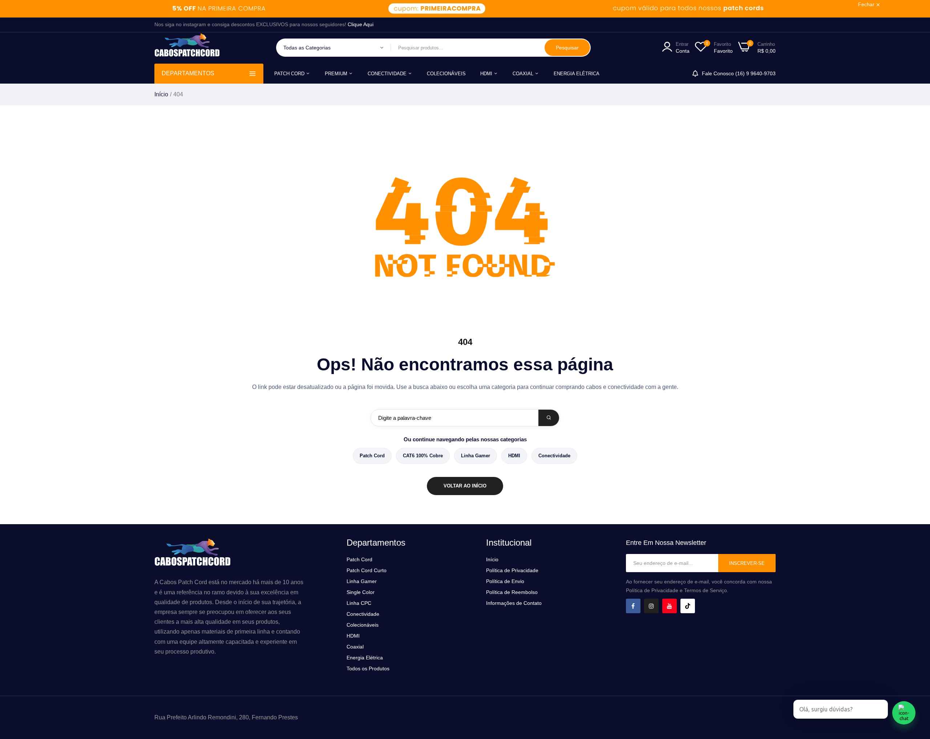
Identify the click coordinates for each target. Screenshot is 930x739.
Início (161, 94)
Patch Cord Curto (367, 570)
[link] (465, 8)
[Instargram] (651, 606)
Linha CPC (359, 603)
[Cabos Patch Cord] (187, 47)
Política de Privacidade (512, 570)
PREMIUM (337, 73)
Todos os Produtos (368, 668)
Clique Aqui (360, 24)
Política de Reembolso (512, 592)
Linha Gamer (475, 455)
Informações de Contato (514, 603)
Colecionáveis (363, 625)
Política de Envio (505, 581)
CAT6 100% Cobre (423, 455)
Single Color (361, 592)
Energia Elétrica (576, 73)
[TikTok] (687, 606)
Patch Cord (372, 455)
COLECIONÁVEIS (446, 73)
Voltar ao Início (465, 486)
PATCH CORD (290, 73)
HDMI (487, 73)
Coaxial (524, 73)
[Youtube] (669, 606)
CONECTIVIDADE (388, 73)
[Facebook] (633, 606)
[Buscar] (548, 418)
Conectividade (554, 455)
